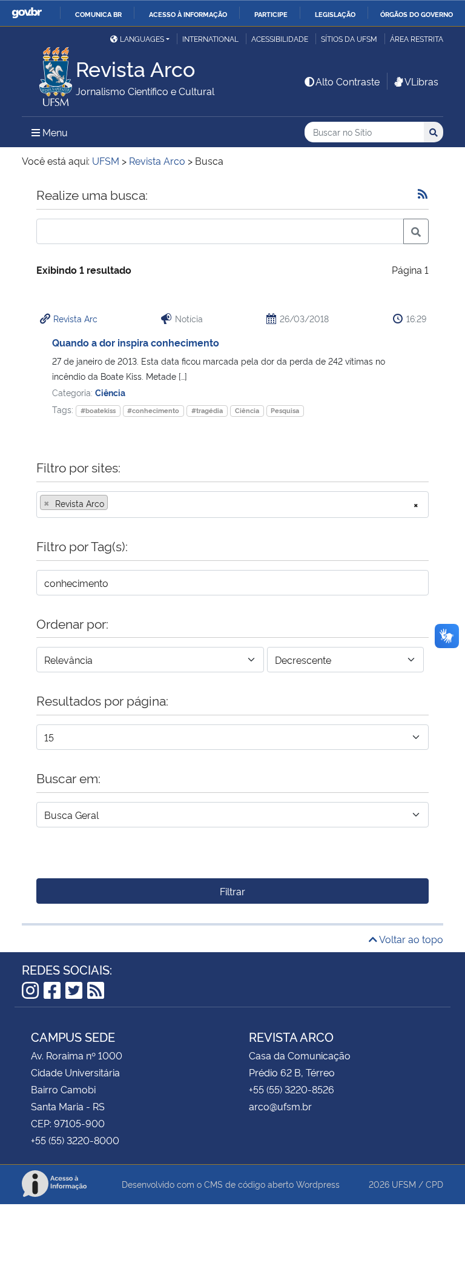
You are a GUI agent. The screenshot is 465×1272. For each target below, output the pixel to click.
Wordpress (318, 1184)
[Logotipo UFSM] (49, 73)
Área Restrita (416, 38)
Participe (271, 14)
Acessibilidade (279, 38)
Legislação (335, 14)
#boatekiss (98, 410)
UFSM (404, 1184)
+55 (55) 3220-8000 (75, 1140)
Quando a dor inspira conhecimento (135, 342)
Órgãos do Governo (416, 14)
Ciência (110, 392)
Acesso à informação (188, 14)
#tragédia (207, 410)
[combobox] (232, 504)
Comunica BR (98, 14)
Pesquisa (285, 410)
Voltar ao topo (410, 939)
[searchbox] (114, 503)
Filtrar (232, 891)
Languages (142, 38)
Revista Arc (75, 318)
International (210, 38)
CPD (434, 1184)
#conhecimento (153, 410)
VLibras (421, 81)
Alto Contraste (347, 81)
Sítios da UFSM (349, 38)
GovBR (27, 13)
